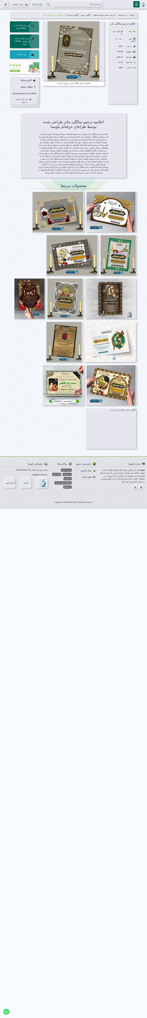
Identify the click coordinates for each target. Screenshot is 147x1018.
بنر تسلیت (67, 479)
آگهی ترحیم (85, 15)
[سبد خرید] (6, 4)
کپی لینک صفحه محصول (22, 100)
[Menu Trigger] (136, 4)
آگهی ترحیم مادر (72, 15)
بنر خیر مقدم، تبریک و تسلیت (104, 15)
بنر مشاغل (67, 487)
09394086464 (22, 470)
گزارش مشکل (26, 80)
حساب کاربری (86, 471)
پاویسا (132, 15)
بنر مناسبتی (122, 15)
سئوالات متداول (27, 87)
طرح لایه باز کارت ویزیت (63, 483)
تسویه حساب (87, 477)
